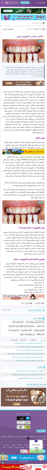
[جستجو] (6, 2)
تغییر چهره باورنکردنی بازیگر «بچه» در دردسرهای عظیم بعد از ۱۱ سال (25, 354)
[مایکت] (23, 418)
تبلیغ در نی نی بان (19, 447)
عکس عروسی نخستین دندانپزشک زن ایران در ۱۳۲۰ (29, 350)
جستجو (20, 445)
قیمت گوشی (40, 326)
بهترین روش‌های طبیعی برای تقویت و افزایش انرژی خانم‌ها (27, 357)
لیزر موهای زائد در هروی (27, 334)
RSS (4, 447)
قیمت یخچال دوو (27, 330)
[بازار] (23, 427)
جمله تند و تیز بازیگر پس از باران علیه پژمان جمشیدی (28, 374)
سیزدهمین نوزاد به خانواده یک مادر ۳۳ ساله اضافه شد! (28, 343)
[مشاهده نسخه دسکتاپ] (2, 3)
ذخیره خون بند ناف (18, 322)
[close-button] (28, 438)
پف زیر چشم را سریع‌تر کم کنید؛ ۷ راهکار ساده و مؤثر (29, 361)
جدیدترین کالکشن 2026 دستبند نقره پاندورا (21, 326)
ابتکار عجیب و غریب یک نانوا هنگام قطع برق (31, 378)
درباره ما (13, 445)
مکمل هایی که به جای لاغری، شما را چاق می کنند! (30, 347)
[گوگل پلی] (23, 423)
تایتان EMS (40, 334)
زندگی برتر (10, 447)
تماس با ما (6, 445)
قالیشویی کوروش (39, 330)
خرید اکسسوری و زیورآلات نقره (35, 322)
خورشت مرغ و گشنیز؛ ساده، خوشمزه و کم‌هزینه (30, 371)
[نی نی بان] (25, 2)
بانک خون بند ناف (14, 330)
